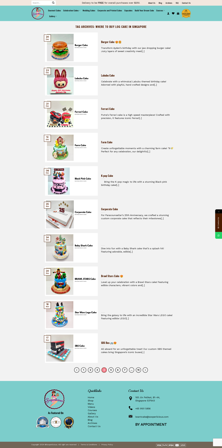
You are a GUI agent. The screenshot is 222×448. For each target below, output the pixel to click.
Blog (160, 2)
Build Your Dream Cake (144, 10)
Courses (92, 410)
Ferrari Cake (107, 109)
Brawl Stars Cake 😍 (112, 276)
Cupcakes (128, 10)
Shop (90, 400)
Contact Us (186, 2)
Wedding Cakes (89, 10)
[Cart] (178, 13)
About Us (151, 2)
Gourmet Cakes (54, 10)
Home (91, 397)
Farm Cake (106, 142)
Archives (169, 2)
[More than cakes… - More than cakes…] (37, 13)
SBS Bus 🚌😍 (109, 343)
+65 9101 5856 (143, 408)
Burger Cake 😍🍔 (111, 42)
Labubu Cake (108, 75)
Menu (91, 403)
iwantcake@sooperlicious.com (152, 416)
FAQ (177, 2)
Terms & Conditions (89, 445)
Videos (91, 407)
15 (138, 370)
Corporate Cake (109, 209)
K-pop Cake (107, 175)
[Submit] (53, 3)
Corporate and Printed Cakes (110, 10)
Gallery (92, 413)
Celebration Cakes (71, 10)
